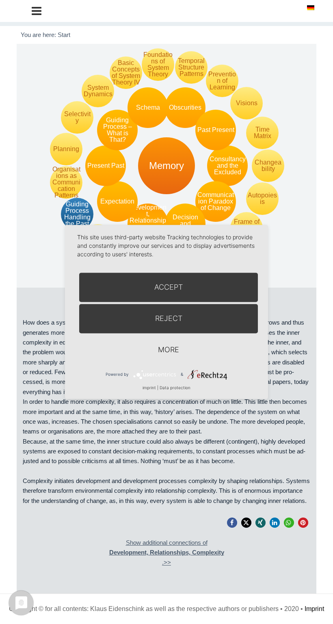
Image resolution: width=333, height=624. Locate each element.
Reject (168, 318)
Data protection (175, 387)
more (168, 349)
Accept (168, 287)
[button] (232, 523)
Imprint (314, 608)
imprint (149, 387)
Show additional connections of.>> (166, 552)
